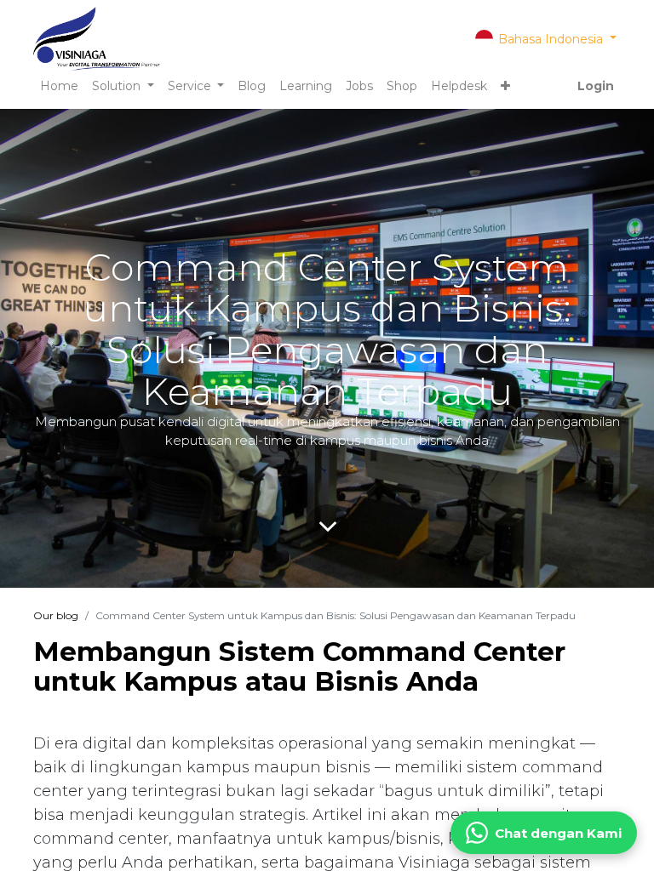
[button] (505, 86)
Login (595, 86)
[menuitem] (59, 86)
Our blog (55, 615)
